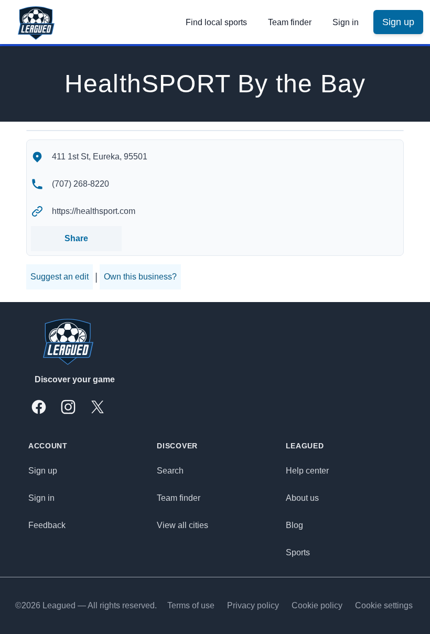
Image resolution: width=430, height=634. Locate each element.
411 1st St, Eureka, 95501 (99, 156)
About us (302, 497)
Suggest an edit (59, 276)
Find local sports (216, 22)
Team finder (289, 22)
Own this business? (140, 276)
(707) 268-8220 (80, 183)
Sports (298, 552)
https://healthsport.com (93, 211)
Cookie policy (317, 605)
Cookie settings (384, 605)
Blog (294, 525)
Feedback (47, 525)
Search (170, 470)
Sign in (345, 22)
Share (76, 238)
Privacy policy (253, 605)
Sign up (42, 470)
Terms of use (190, 605)
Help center (307, 470)
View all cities (182, 525)
